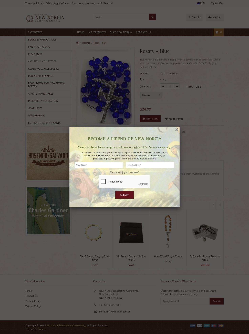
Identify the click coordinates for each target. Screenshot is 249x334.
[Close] (176, 129)
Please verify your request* (124, 172)
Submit (124, 194)
